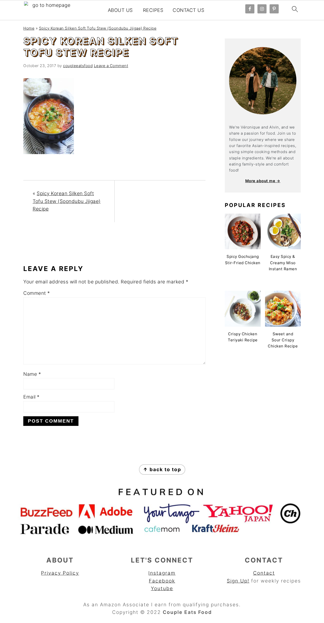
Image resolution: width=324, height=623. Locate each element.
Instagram (161, 573)
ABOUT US (120, 10)
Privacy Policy (60, 573)
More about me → (262, 180)
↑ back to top (162, 469)
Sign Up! (238, 581)
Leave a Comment (111, 65)
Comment (36, 293)
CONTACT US (188, 10)
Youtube (162, 588)
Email (31, 397)
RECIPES (153, 10)
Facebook (162, 581)
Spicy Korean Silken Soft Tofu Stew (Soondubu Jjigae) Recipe (98, 28)
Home (28, 28)
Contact (264, 573)
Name (32, 374)
